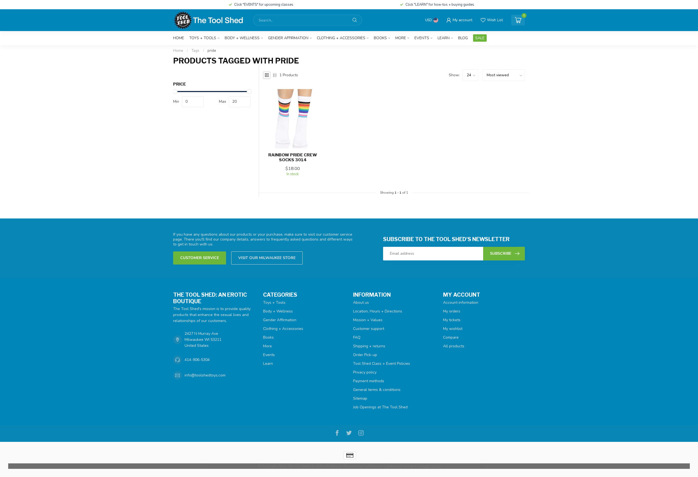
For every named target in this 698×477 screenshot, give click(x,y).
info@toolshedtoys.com (205, 375)
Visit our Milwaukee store (267, 257)
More (400, 38)
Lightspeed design (399, 466)
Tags (195, 50)
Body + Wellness (242, 38)
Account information (460, 302)
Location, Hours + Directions (377, 311)
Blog (463, 38)
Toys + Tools (202, 38)
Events (421, 38)
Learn (444, 38)
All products (453, 346)
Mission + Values (368, 320)
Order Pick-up (365, 354)
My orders (451, 311)
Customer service (199, 257)
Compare (451, 337)
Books (380, 38)
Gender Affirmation (288, 38)
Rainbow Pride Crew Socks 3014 (292, 157)
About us (361, 302)
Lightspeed (372, 466)
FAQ (356, 337)
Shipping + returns (369, 346)
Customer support (368, 328)
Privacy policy (365, 372)
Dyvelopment (429, 466)
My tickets (452, 320)
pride (211, 50)
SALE (480, 38)
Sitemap (360, 398)
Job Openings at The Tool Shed (380, 407)
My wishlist (452, 328)
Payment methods (368, 381)
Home (178, 38)
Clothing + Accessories (341, 38)
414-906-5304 (197, 359)
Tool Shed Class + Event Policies (381, 363)
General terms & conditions (377, 389)
